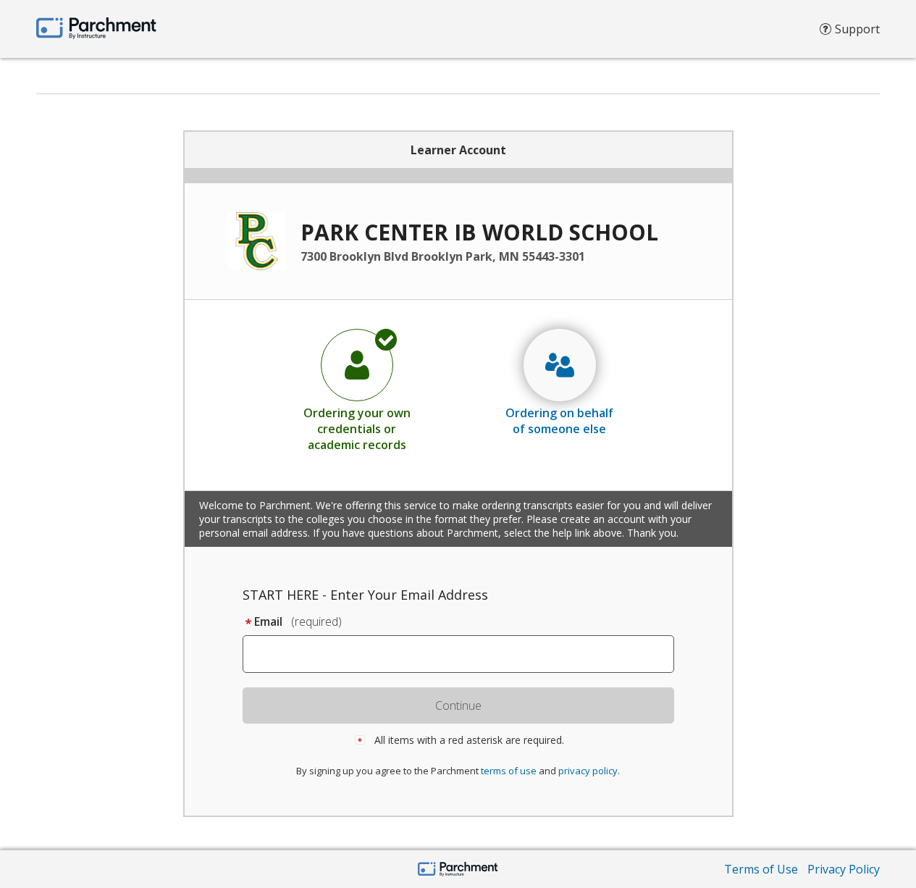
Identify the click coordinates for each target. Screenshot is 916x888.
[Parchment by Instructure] (458, 870)
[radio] (357, 390)
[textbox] (465, 654)
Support (857, 29)
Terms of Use (761, 869)
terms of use (509, 770)
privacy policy (588, 770)
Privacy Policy (843, 869)
